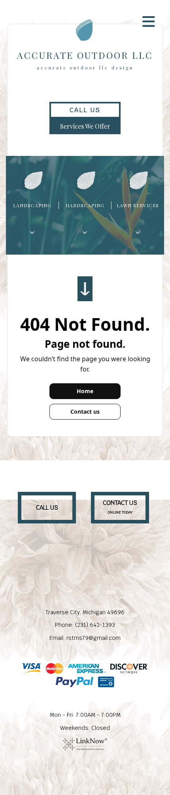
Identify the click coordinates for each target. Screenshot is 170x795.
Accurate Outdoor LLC (85, 55)
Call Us (85, 110)
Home (85, 391)
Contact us (85, 411)
